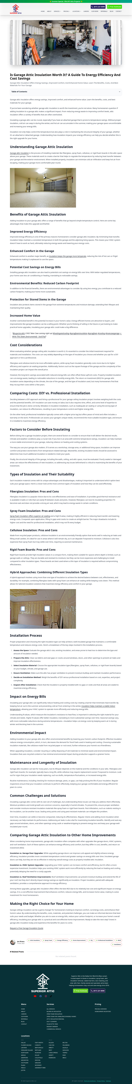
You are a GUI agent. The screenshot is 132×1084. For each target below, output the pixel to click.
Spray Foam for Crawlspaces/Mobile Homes (61, 1016)
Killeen (51, 1042)
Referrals (104, 11)
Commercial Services (54, 1029)
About (49, 11)
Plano (23, 1065)
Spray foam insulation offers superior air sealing (30, 516)
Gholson (66, 1050)
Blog (111, 11)
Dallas (23, 1042)
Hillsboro (66, 1045)
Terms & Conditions (90, 1081)
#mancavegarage (112, 333)
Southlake (24, 1063)
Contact (118, 11)
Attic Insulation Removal (55, 1019)
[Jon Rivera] (13, 942)
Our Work (94, 11)
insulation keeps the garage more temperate (67, 256)
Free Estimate (115, 7)
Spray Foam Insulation (54, 1014)
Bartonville (39, 1047)
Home (43, 11)
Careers (86, 11)
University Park (40, 1068)
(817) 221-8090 (99, 7)
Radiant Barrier (52, 1026)
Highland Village (27, 1050)
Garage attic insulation (19, 153)
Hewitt (51, 1055)
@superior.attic (19, 333)
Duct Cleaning (52, 1021)
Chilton (51, 1045)
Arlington (24, 1060)
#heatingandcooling (61, 333)
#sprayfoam (93, 333)
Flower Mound (26, 1045)
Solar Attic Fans (52, 1024)
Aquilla (65, 1047)
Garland (38, 1063)
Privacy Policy (101, 1081)
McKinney (38, 1065)
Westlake (38, 1050)
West (50, 1050)
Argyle (23, 1055)
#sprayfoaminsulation (78, 333)
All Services (51, 1009)
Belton (65, 1042)
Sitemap (108, 1081)
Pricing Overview (101, 1009)
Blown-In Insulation (54, 1011)
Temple (65, 1052)
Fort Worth (39, 1042)
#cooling (101, 333)
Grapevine (24, 1058)
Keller (37, 1055)
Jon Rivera (20, 941)
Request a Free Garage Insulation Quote (26, 928)
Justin (23, 1070)
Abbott (51, 1047)
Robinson (52, 1058)
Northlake (24, 1052)
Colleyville (39, 1058)
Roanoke (38, 1052)
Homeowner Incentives (103, 1011)
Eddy (64, 1055)
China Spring (53, 1052)
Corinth (38, 1045)
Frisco (23, 1068)
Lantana (24, 1047)
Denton (37, 1060)
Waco (64, 1058)
